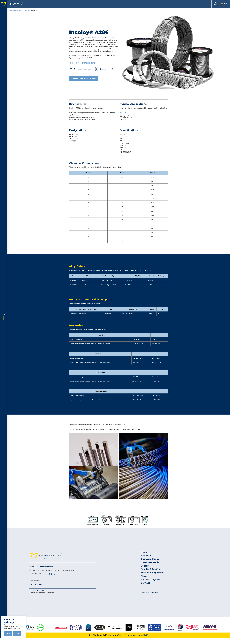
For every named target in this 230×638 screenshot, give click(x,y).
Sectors (145, 565)
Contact (145, 583)
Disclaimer (45, 591)
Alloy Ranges (18, 11)
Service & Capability (152, 572)
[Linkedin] (31, 585)
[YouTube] (40, 585)
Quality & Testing (151, 569)
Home (11, 11)
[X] (35, 585)
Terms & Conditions (35, 591)
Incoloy (27, 11)
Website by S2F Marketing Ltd (149, 592)
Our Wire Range (150, 559)
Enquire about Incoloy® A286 (84, 78)
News (144, 576)
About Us (146, 555)
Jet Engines (124, 113)
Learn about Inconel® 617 (139, 635)
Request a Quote (150, 579)
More (17, 633)
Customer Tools (150, 562)
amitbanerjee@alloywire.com (52, 574)
